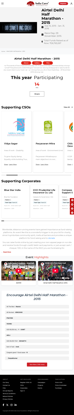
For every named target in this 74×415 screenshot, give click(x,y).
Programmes (43, 379)
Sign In (22, 391)
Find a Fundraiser (61, 385)
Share (37, 94)
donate (51, 238)
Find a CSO (58, 382)
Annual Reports (8, 391)
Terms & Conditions (9, 393)
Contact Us (6, 385)
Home (3, 51)
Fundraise (58, 388)
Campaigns (41, 382)
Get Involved (25, 379)
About (26, 63)
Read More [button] (7, 252)
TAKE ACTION (60, 379)
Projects (40, 385)
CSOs (22, 385)
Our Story (6, 382)
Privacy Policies (8, 399)
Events (40, 388)
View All (67, 107)
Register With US (25, 382)
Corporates (23, 388)
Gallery (37, 63)
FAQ (47, 63)
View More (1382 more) (37, 364)
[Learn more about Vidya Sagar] (16, 127)
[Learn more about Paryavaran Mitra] (48, 127)
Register (63, 3)
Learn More (13, 164)
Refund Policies (8, 396)
